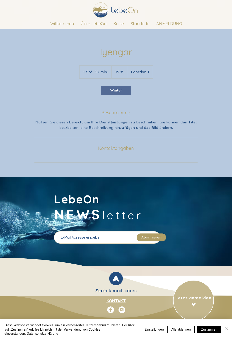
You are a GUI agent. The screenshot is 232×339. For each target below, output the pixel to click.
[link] (116, 90)
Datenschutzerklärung (42, 333)
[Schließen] (226, 329)
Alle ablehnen (181, 329)
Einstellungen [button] (154, 329)
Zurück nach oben (116, 290)
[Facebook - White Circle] (110, 309)
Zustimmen (209, 329)
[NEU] (116, 278)
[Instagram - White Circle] (121, 309)
